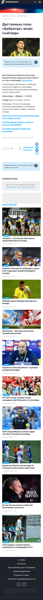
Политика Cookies (21, 575)
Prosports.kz (27, 80)
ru (35, 2)
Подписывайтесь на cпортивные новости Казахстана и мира (19, 166)
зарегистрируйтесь (28, 187)
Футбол (12, 16)
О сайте (21, 560)
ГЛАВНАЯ (5, 16)
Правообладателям (21, 571)
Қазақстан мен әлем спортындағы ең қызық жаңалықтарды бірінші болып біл (18, 63)
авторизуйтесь (12, 187)
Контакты (21, 563)
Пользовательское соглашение (21, 567)
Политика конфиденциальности (21, 579)
